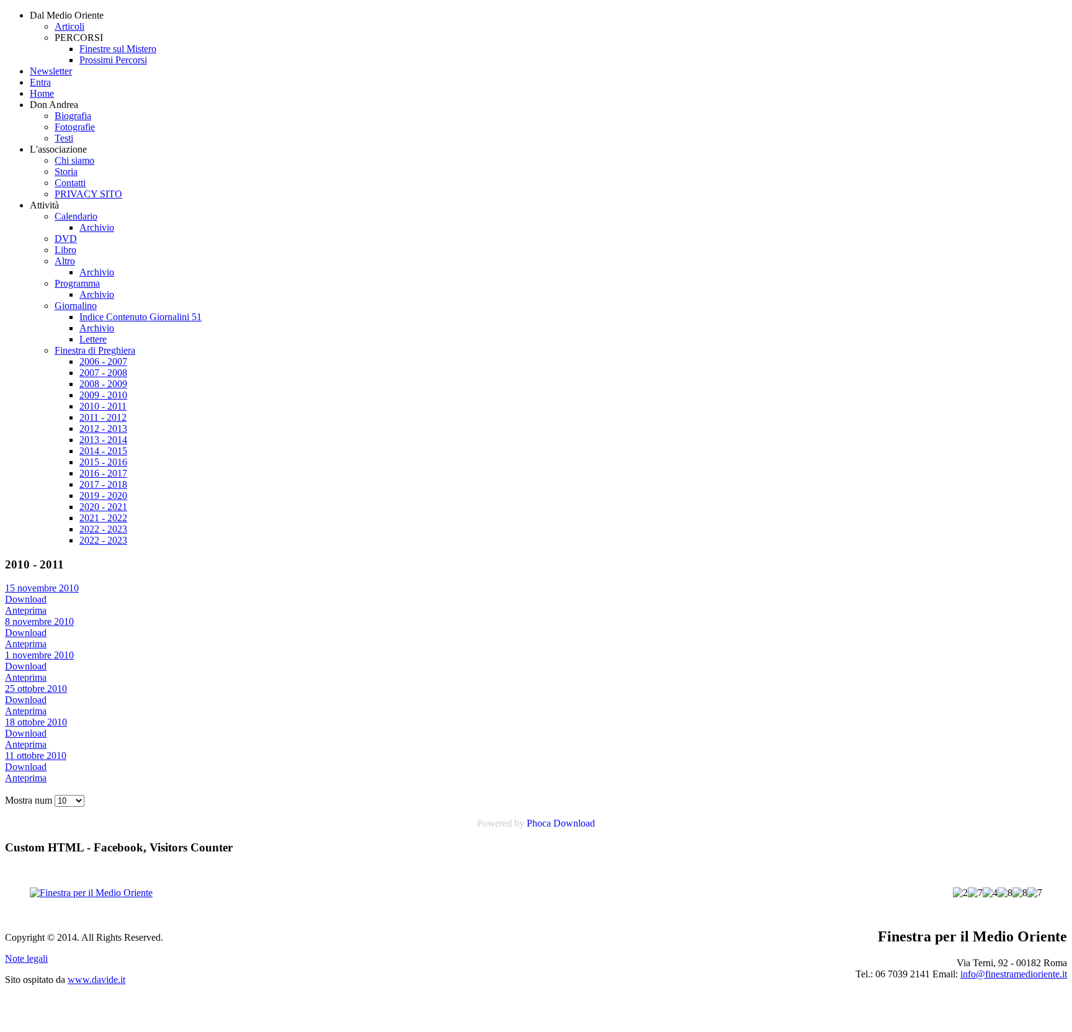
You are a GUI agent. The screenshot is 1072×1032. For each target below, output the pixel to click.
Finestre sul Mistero (117, 48)
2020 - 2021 (103, 506)
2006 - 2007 (103, 361)
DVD (66, 238)
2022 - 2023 (103, 529)
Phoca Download (561, 823)
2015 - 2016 (103, 462)
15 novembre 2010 (42, 588)
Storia (66, 171)
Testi (64, 138)
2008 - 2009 (103, 384)
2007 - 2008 (103, 372)
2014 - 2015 (103, 451)
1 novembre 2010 (39, 655)
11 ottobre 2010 (35, 755)
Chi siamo (74, 160)
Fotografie (75, 127)
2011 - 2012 (103, 417)
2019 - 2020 (103, 495)
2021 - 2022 (103, 518)
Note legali (26, 958)
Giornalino (76, 305)
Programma (77, 283)
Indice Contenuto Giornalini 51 (140, 317)
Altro (65, 261)
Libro (65, 250)
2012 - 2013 (103, 428)
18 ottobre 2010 (36, 722)
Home (42, 93)
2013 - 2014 (103, 439)
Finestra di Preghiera (95, 350)
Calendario (76, 216)
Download (26, 599)
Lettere (93, 339)
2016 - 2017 (103, 473)
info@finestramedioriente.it (1013, 974)
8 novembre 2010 (39, 621)
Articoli (69, 26)
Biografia (73, 115)
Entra (40, 82)
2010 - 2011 (103, 406)
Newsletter (51, 71)
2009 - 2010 (103, 395)
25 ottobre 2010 (36, 688)
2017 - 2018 (103, 484)
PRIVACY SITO (88, 194)
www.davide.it (96, 979)
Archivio (96, 227)
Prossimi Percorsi (113, 60)
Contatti (70, 182)
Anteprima (26, 610)
